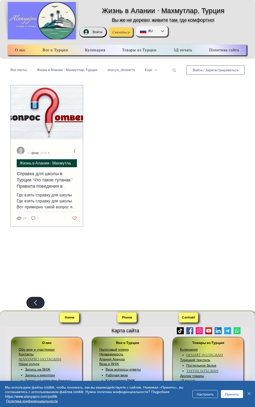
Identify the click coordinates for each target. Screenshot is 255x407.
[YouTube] (208, 330)
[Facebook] (189, 330)
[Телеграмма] (227, 330)
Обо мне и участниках (37, 349)
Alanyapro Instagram (40, 359)
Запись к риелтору (40, 375)
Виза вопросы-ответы (123, 369)
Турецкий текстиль (195, 360)
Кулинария (189, 349)
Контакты (26, 354)
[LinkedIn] (218, 330)
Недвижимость (111, 354)
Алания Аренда (112, 359)
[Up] (35, 303)
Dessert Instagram (204, 355)
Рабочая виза (117, 375)
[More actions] (76, 151)
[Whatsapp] (237, 330)
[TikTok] (180, 330)
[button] (174, 70)
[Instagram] (199, 330)
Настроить (205, 394)
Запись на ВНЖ (37, 369)
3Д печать (188, 381)
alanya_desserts (121, 70)
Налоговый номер (114, 349)
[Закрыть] (249, 394)
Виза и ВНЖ (109, 364)
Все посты (18, 70)
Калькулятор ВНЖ (120, 381)
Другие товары (192, 376)
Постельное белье (201, 365)
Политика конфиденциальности (32, 400)
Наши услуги (29, 364)
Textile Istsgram (202, 371)
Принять (232, 394)
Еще (148, 70)
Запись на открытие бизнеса (48, 381)
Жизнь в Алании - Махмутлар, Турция (163, 10)
